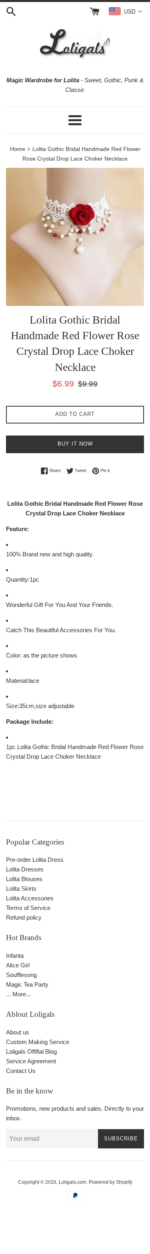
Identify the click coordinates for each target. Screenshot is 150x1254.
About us (17, 1032)
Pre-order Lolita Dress (35, 859)
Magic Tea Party (27, 984)
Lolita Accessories (30, 898)
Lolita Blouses (24, 878)
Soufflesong (21, 974)
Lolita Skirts (21, 888)
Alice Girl (18, 965)
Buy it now (75, 444)
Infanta (15, 955)
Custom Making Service (37, 1041)
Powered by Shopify (110, 1182)
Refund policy (24, 917)
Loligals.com (72, 1182)
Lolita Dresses (25, 869)
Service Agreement (31, 1061)
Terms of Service (28, 907)
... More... (18, 994)
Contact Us (21, 1070)
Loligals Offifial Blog (31, 1051)
